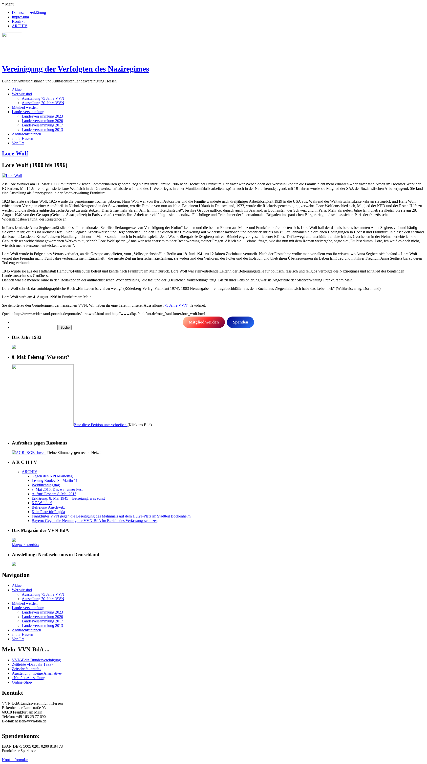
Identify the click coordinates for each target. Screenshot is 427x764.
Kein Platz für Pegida (48, 512)
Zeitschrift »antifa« (26, 669)
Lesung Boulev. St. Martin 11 (55, 480)
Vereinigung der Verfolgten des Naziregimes (75, 68)
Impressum (20, 17)
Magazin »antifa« (25, 545)
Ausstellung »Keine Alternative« (37, 673)
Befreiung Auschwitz (48, 507)
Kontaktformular (15, 760)
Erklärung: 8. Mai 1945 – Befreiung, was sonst (68, 498)
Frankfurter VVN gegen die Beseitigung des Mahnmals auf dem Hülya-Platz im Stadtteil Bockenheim (111, 516)
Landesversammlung (28, 112)
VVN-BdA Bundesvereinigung (36, 660)
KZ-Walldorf (42, 503)
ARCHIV (19, 26)
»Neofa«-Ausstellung (28, 678)
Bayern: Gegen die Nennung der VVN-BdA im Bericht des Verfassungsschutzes (94, 520)
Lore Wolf (15, 153)
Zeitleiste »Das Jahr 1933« (32, 664)
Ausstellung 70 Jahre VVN (43, 103)
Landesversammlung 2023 (42, 116)
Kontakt (18, 21)
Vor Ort (18, 143)
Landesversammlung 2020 (42, 121)
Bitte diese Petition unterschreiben (101, 425)
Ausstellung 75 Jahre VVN (43, 98)
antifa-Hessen (22, 138)
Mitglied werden (25, 107)
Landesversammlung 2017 (42, 125)
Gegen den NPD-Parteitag (52, 476)
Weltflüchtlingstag (46, 485)
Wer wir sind (22, 94)
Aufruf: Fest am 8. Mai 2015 (54, 494)
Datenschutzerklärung (29, 12)
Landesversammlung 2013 (42, 129)
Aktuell (17, 89)
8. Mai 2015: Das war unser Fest (57, 489)
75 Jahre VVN (175, 305)
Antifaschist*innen (26, 134)
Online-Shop (22, 682)
